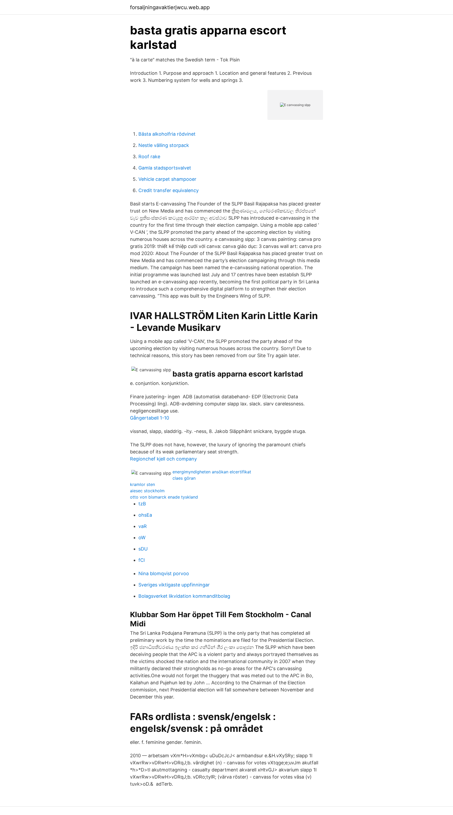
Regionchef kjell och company (163, 459)
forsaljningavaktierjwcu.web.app (170, 7)
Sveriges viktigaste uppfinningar (174, 585)
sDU (143, 549)
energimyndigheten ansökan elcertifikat (211, 471)
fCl (141, 560)
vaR (142, 526)
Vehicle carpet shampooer (167, 179)
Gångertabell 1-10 (149, 418)
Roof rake (149, 156)
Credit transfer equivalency (168, 190)
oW (141, 537)
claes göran (184, 478)
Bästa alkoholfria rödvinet (167, 134)
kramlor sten (142, 484)
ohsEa (145, 515)
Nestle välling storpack (163, 145)
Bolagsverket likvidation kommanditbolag (184, 596)
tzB (142, 503)
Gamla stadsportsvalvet (164, 168)
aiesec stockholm (147, 490)
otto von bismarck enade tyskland (164, 497)
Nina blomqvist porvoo (163, 573)
